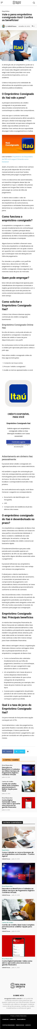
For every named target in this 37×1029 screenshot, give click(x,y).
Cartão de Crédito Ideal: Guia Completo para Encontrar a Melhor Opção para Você (10, 787)
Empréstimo (5, 11)
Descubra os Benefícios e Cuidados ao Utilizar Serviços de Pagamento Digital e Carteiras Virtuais (11, 771)
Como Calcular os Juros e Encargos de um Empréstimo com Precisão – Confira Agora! (18, 854)
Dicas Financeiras (7, 765)
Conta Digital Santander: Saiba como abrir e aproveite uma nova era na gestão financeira (11, 803)
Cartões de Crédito (7, 781)
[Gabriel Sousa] (4, 26)
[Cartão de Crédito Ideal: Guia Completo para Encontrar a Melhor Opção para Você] (28, 786)
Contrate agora (18, 442)
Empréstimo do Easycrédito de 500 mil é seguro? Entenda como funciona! (17, 159)
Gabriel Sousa (11, 26)
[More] (28, 751)
